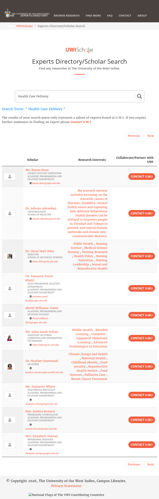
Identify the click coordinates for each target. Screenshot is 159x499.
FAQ (109, 15)
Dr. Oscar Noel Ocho (39, 251)
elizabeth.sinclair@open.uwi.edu (42, 453)
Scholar (32, 160)
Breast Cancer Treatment (89, 379)
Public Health (83, 244)
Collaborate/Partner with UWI (134, 160)
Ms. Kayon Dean (37, 170)
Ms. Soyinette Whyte (40, 386)
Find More (93, 15)
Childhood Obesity (84, 362)
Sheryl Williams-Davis (41, 308)
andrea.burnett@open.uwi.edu (41, 428)
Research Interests (92, 160)
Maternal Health (94, 358)
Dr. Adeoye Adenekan (40, 208)
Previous (134, 136)
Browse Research (67, 15)
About (142, 15)
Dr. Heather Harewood (41, 361)
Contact (125, 15)
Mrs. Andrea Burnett (40, 411)
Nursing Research (94, 252)
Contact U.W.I (81, 122)
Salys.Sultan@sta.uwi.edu (45, 345)
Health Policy (83, 256)
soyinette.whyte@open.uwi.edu (41, 404)
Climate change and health (88, 354)
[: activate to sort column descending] (12, 160)
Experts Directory (34, 15)
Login (10, 26)
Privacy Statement (66, 486)
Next (150, 136)
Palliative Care (95, 375)
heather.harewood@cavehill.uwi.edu (44, 372)
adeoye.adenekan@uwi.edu (46, 218)
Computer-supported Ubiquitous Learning (91, 338)
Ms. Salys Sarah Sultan (41, 332)
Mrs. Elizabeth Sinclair (41, 436)
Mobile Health (82, 330)
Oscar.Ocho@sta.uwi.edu (45, 261)
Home (10, 15)
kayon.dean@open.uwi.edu (46, 183)
